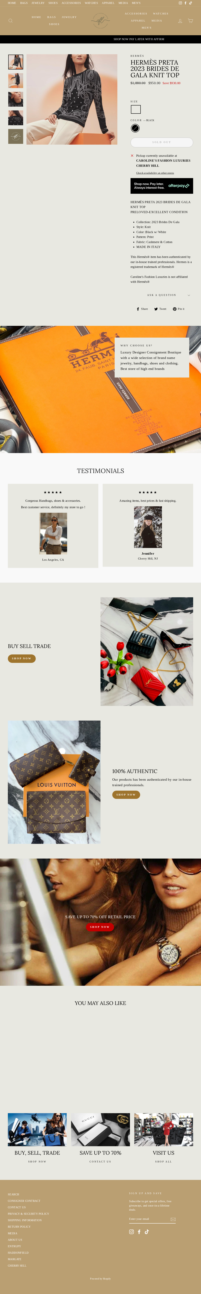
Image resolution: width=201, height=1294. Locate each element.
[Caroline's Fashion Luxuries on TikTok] (146, 1231)
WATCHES (91, 3)
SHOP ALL (163, 1161)
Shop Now (126, 794)
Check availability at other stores (155, 173)
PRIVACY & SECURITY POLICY (28, 1213)
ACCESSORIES (71, 3)
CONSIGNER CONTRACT (24, 1200)
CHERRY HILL (17, 1265)
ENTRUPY (14, 1246)
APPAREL (108, 3)
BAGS (24, 3)
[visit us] (163, 1129)
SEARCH (13, 1194)
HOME (12, 3)
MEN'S (136, 3)
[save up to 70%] (100, 1129)
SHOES (53, 3)
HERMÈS (137, 56)
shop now (22, 658)
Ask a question (161, 295)
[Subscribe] (173, 1219)
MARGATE (15, 1259)
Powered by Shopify (100, 1278)
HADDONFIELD (18, 1252)
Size (134, 101)
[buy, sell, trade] (37, 1129)
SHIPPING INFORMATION (25, 1220)
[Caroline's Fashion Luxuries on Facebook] (139, 1231)
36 (136, 109)
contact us (100, 1161)
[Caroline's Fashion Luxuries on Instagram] (131, 1231)
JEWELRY (38, 3)
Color (142, 120)
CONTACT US (17, 1207)
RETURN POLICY (19, 1226)
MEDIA (123, 3)
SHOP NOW (100, 926)
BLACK (135, 128)
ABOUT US (15, 1239)
